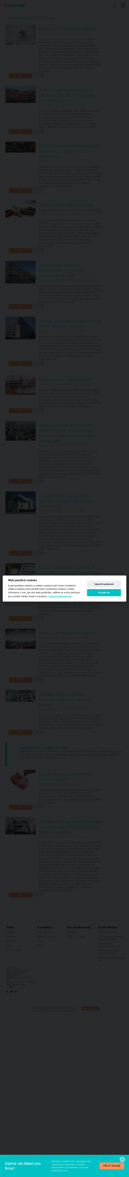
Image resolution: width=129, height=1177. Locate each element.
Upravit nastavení (104, 584)
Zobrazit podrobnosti (60, 596)
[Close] (122, 1159)
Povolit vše (104, 592)
